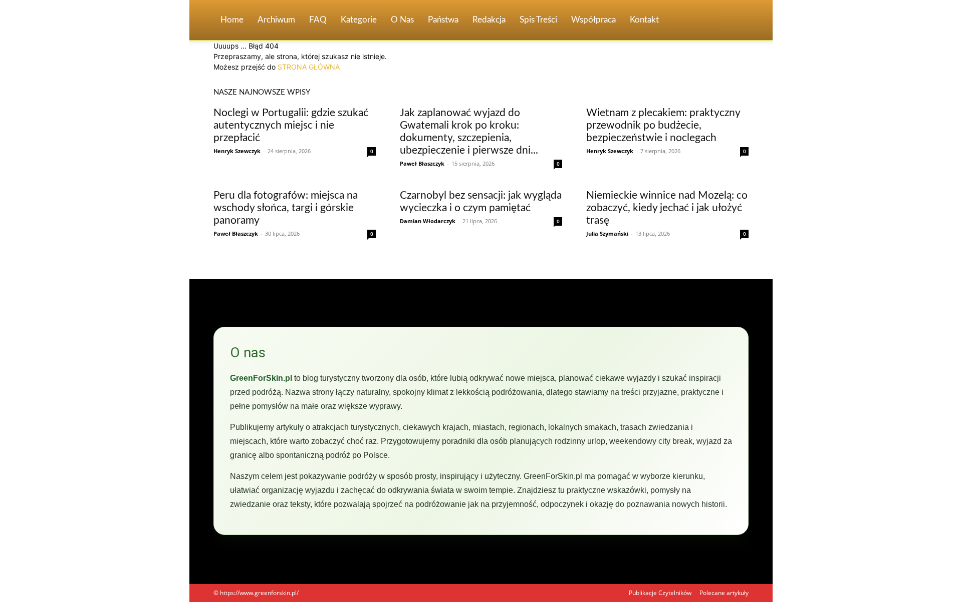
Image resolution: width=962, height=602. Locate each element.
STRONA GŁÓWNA (309, 67)
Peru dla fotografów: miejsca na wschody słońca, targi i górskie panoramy (285, 208)
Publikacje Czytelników (660, 592)
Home (232, 20)
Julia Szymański (607, 233)
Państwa (443, 20)
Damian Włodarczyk (427, 221)
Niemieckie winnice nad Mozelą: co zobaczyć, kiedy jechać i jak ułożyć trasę (667, 208)
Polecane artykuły (724, 592)
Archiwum (276, 20)
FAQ (318, 20)
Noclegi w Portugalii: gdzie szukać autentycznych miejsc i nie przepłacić (290, 125)
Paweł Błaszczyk (422, 163)
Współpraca (593, 20)
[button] (737, 21)
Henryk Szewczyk (237, 151)
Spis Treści (538, 20)
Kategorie (359, 20)
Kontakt (644, 20)
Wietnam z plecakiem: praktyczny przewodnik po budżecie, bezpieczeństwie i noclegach (663, 125)
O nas (402, 20)
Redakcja (489, 20)
